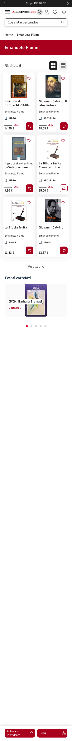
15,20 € (44, 190)
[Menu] (8, 12)
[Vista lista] (63, 65)
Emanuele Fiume (14, 111)
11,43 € (9, 252)
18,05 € (44, 128)
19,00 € (43, 125)
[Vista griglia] (53, 65)
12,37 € (44, 252)
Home (9, 35)
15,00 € (8, 125)
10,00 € (8, 187)
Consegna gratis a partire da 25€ (41, 3)
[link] (40, 12)
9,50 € (8, 190)
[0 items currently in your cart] (63, 12)
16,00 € (43, 187)
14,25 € (9, 128)
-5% (16, 125)
